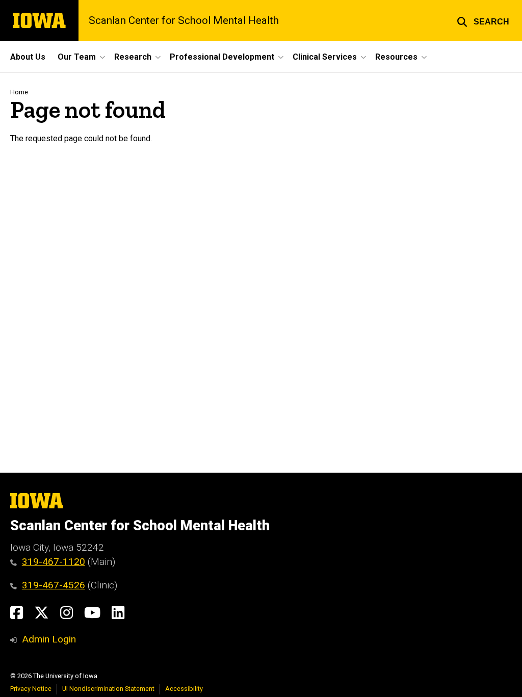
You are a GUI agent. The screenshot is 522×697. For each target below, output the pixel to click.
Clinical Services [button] (325, 57)
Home (19, 92)
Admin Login (49, 639)
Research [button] (132, 57)
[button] (483, 20)
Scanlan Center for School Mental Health (184, 20)
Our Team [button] (77, 57)
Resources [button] (396, 57)
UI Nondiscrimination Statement (108, 688)
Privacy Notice (30, 688)
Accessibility (184, 688)
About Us (27, 57)
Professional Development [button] (222, 57)
